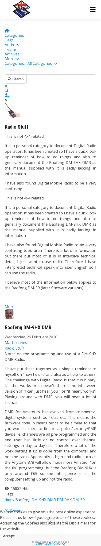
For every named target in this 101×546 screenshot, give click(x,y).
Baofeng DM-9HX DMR (28, 327)
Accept (9, 536)
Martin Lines (16, 342)
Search (17, 79)
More (9, 306)
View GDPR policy (50, 543)
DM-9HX (64, 499)
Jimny (9, 499)
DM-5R (79, 499)
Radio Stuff (16, 127)
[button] (50, 58)
